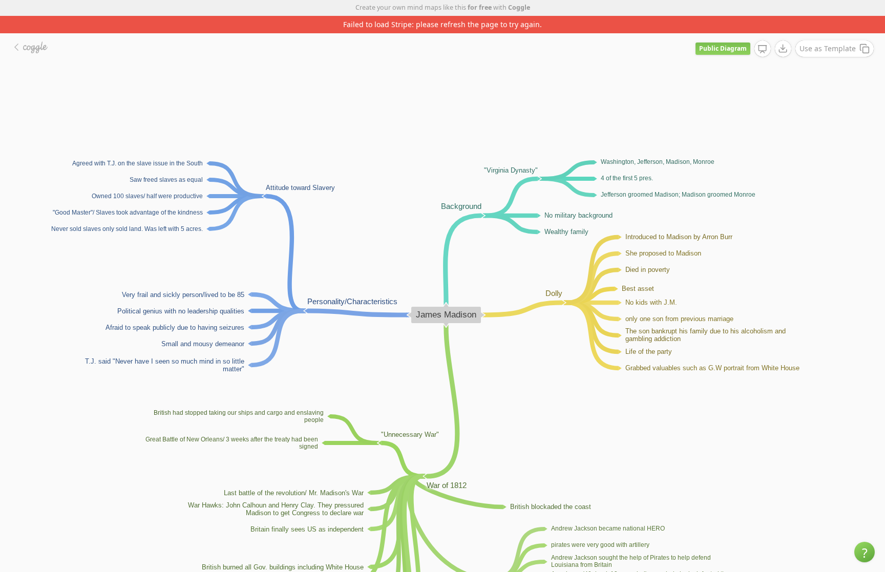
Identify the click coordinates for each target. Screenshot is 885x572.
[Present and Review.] (762, 49)
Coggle (519, 7)
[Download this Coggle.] (783, 48)
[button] (864, 552)
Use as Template (827, 48)
